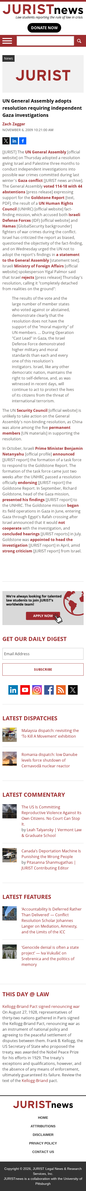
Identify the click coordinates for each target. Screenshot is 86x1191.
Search (79, 41)
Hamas (9, 226)
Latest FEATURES (26, 897)
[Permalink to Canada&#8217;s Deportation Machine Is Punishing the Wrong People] (9, 855)
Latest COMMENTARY (33, 794)
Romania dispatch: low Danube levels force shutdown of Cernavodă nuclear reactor (49, 760)
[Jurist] (43, 11)
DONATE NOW (44, 27)
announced (64, 454)
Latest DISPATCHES (29, 718)
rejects (28, 277)
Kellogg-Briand (35, 1080)
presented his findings (23, 499)
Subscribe (43, 669)
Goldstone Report (47, 197)
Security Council (32, 410)
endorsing (27, 482)
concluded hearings (21, 533)
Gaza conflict (30, 180)
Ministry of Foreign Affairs (39, 266)
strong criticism (17, 551)
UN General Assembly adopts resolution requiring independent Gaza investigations (42, 108)
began (73, 505)
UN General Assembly (45, 152)
